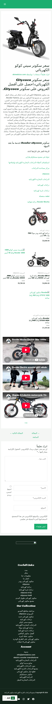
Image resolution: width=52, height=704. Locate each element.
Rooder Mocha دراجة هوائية (38, 202)
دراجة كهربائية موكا (26, 628)
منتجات (37, 74)
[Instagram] (23, 699)
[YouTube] (19, 699)
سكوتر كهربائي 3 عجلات (26, 642)
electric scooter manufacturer (26, 657)
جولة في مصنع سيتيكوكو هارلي (37, 157)
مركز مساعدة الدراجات (40, 168)
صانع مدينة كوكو (26, 663)
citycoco (45, 174)
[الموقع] (30, 508)
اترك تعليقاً (45, 74)
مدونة (26, 652)
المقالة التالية (16, 433)
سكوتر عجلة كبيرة (26, 636)
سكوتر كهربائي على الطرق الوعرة (26, 639)
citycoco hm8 (26, 595)
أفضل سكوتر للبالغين (26, 633)
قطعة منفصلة (44, 196)
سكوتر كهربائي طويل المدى (26, 598)
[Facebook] (33, 699)
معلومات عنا (26, 576)
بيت (26, 422)
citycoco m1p (26, 593)
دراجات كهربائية (43, 185)
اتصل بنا (26, 578)
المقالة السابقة (36, 434)
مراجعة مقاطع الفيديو (26, 611)
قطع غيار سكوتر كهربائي (26, 671)
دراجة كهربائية (26, 587)
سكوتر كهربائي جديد (26, 617)
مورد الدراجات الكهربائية (26, 666)
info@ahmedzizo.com (26, 655)
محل (26, 573)
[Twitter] (28, 699)
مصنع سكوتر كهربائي (26, 601)
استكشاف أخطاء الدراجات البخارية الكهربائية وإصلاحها (29, 162)
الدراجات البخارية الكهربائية (39, 179)
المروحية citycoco (26, 614)
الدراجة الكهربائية (26, 677)
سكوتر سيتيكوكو (26, 674)
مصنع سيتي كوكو (26, 622)
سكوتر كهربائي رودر (26, 581)
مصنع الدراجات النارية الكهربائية (26, 669)
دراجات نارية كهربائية (41, 191)
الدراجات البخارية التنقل (26, 680)
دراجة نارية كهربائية (26, 590)
